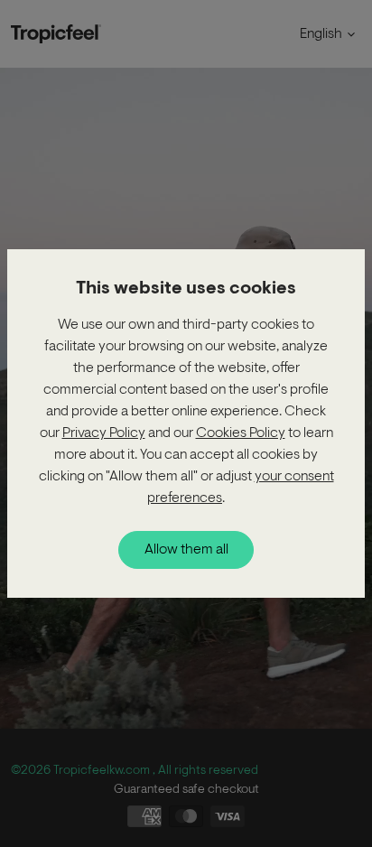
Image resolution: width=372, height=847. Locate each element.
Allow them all (186, 550)
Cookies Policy (240, 433)
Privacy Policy (103, 433)
